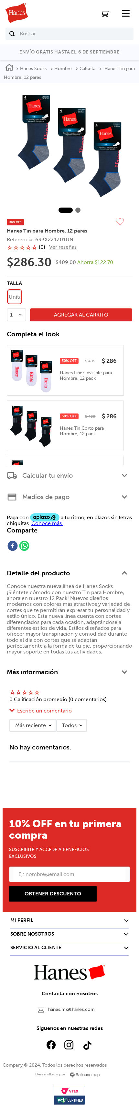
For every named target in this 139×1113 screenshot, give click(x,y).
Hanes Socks (33, 68)
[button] (14, 296)
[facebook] (12, 546)
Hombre (63, 68)
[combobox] (69, 34)
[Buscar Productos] (12, 34)
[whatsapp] (24, 546)
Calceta (87, 68)
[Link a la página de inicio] (9, 68)
